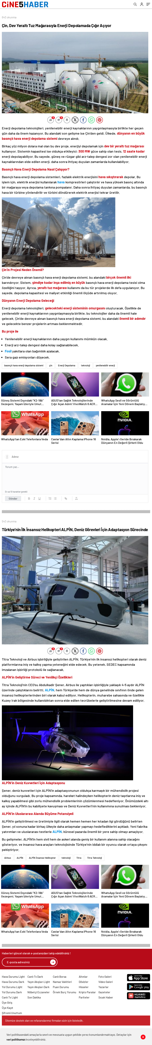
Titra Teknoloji (94, 857)
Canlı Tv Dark (35, 976)
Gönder (13, 498)
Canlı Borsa (59, 976)
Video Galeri (105, 981)
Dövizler (83, 981)
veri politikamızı (15, 1039)
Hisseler (84, 987)
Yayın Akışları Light (38, 981)
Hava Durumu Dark (13, 981)
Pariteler (84, 997)
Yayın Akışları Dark (38, 987)
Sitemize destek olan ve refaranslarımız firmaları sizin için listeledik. (44, 1020)
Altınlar (83, 976)
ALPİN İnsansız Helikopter (42, 857)
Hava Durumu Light (13, 976)
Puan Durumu (61, 987)
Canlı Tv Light (10, 997)
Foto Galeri (104, 976)
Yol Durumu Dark (12, 992)
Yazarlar (103, 987)
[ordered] (50, 498)
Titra (78, 857)
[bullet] (55, 498)
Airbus (7, 857)
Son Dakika (34, 997)
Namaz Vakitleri (62, 981)
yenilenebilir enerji (105, 365)
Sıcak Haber (105, 997)
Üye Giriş (7, 1002)
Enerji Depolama (66, 365)
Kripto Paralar (87, 992)
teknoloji (85, 365)
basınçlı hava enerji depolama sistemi (23, 365)
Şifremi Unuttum (12, 1013)
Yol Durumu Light (12, 987)
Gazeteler (104, 992)
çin (50, 365)
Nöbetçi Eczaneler (38, 992)
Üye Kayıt (7, 1007)
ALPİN (20, 857)
